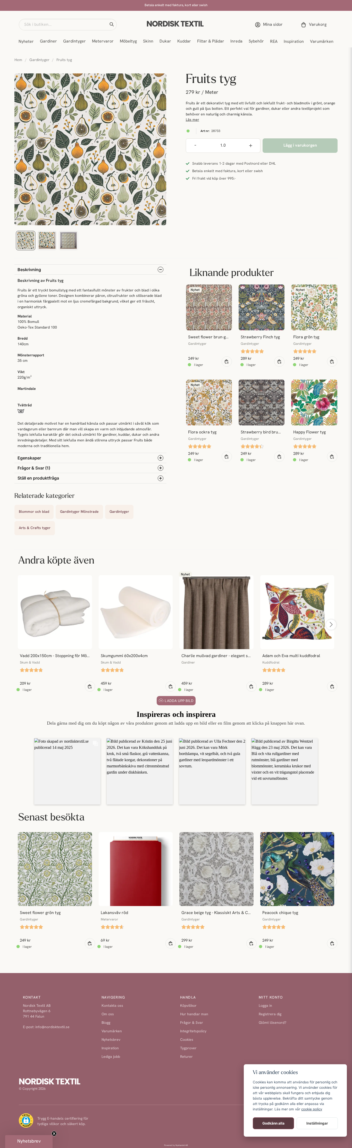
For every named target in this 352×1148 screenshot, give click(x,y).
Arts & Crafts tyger (35, 528)
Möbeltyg (128, 41)
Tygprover (188, 1048)
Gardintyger (74, 41)
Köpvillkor (188, 1006)
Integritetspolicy (193, 1031)
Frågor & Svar (191, 1023)
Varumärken (321, 42)
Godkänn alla (273, 1123)
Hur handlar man (194, 1014)
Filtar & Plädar (210, 41)
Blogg (106, 1023)
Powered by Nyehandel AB (176, 1145)
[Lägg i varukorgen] (227, 361)
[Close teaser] (54, 1133)
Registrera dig (270, 1014)
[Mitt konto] (270, 25)
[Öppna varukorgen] (315, 25)
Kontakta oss (112, 1006)
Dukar (165, 41)
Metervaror (103, 41)
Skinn (148, 41)
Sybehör (256, 41)
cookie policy (311, 1109)
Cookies (186, 1040)
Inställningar (317, 1123)
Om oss (108, 1014)
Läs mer (192, 120)
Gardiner (48, 41)
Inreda (236, 41)
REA (274, 42)
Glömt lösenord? (272, 1023)
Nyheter (26, 42)
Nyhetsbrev (111, 1040)
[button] (111, 24)
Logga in (265, 1006)
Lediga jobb (111, 1057)
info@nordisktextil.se (52, 1027)
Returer (186, 1057)
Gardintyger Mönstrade (79, 512)
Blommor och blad (34, 512)
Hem (18, 60)
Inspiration (294, 42)
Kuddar (184, 41)
